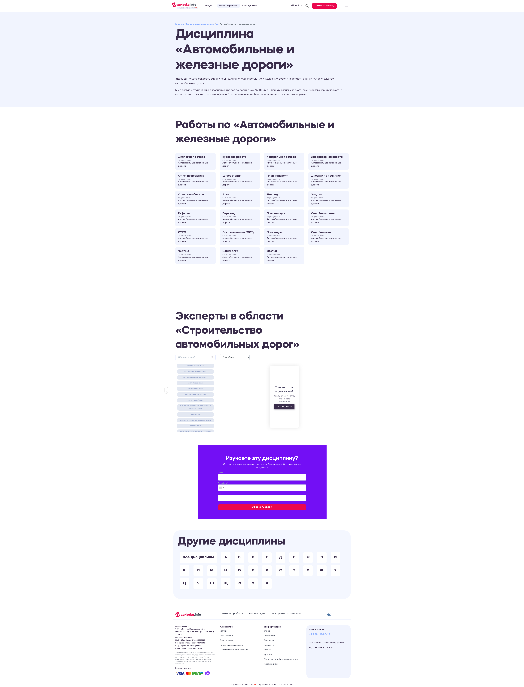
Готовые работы (228, 6)
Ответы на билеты (193, 199)
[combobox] (221, 488)
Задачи (326, 199)
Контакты (269, 645)
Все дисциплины (198, 557)
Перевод (237, 218)
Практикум (282, 237)
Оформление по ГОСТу (238, 237)
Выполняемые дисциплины (200, 24)
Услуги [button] (208, 6)
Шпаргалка (237, 255)
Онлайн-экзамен (326, 218)
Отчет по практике (193, 180)
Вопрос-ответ (227, 641)
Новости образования (231, 645)
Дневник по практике (326, 180)
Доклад (282, 199)
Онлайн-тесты (326, 237)
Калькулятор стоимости (286, 613)
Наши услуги (257, 613)
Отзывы (268, 650)
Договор (268, 655)
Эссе (237, 199)
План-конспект (282, 180)
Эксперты (269, 636)
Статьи (282, 255)
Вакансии (269, 641)
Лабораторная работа (327, 161)
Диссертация (237, 180)
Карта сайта (271, 664)
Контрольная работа (282, 161)
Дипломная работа (193, 161)
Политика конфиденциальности (281, 659)
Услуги (223, 631)
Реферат (193, 218)
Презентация (282, 218)
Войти (298, 6)
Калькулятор (249, 6)
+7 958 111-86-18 (319, 634)
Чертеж (193, 255)
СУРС (193, 237)
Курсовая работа (237, 161)
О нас (267, 631)
